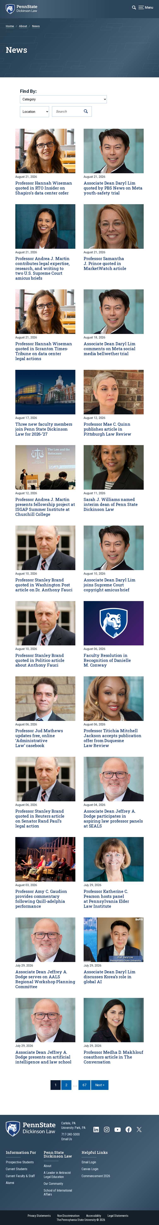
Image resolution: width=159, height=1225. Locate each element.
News (36, 26)
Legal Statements (118, 1216)
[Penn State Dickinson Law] (24, 9)
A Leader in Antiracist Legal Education (57, 1175)
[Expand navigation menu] (134, 7)
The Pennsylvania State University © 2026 (81, 1220)
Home (10, 26)
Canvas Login (90, 1169)
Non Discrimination (68, 1216)
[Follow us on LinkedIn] (96, 1131)
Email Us (66, 1139)
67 (84, 1085)
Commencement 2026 (96, 1176)
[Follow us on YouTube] (118, 1131)
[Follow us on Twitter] (139, 1131)
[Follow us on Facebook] (128, 1131)
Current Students (16, 1169)
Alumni (10, 1183)
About (23, 26)
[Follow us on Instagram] (107, 1131)
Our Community (53, 1184)
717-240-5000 (70, 1134)
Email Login (89, 1162)
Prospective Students (20, 1162)
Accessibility (93, 1216)
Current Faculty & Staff (20, 1176)
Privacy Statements (39, 1216)
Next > (101, 1085)
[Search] (86, 111)
